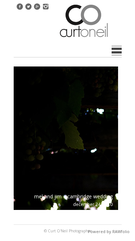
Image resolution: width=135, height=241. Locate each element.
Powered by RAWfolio (109, 231)
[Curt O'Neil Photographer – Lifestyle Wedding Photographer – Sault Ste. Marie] (84, 38)
